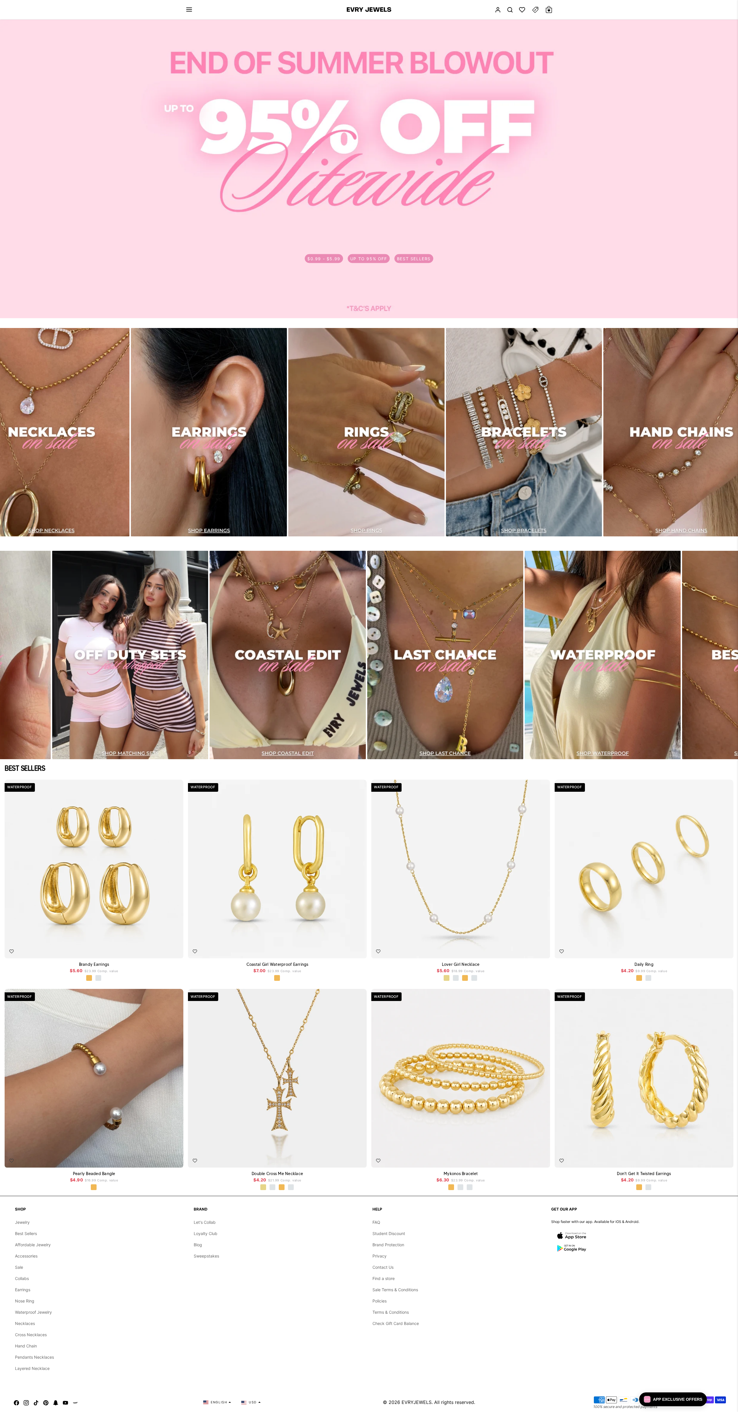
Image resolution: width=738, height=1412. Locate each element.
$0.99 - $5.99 (323, 258)
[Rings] (366, 432)
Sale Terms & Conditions (395, 1289)
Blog (198, 1244)
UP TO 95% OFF (368, 258)
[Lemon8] (75, 1402)
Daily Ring (644, 964)
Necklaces (25, 1323)
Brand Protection (388, 1244)
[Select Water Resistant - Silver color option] (456, 978)
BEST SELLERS (414, 258)
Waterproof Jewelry (33, 1312)
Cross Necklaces (31, 1334)
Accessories (26, 1255)
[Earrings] (208, 432)
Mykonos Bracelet (461, 1173)
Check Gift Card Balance (395, 1323)
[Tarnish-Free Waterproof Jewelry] (602, 655)
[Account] (497, 9)
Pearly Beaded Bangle (94, 1173)
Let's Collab (205, 1222)
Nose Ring (24, 1300)
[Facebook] (16, 1402)
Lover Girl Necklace (461, 964)
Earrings (22, 1289)
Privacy (379, 1255)
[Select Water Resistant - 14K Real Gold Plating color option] (447, 978)
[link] (369, 169)
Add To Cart (162, 949)
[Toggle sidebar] (535, 9)
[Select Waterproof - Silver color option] (98, 978)
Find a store (383, 1278)
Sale (19, 1267)
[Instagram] (26, 1402)
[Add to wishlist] (11, 951)
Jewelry (22, 1222)
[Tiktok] (36, 1402)
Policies (379, 1300)
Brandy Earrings (94, 964)
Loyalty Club (205, 1233)
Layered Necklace (32, 1368)
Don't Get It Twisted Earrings (644, 1173)
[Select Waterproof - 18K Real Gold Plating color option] (89, 978)
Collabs (22, 1278)
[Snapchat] (56, 1402)
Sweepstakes (206, 1255)
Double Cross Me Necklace (277, 1173)
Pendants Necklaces (34, 1357)
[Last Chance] (445, 655)
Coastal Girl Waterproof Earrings (277, 964)
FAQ (376, 1222)
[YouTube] (65, 1402)
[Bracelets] (524, 432)
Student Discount (388, 1233)
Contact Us (383, 1267)
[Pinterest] (46, 1402)
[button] (189, 9)
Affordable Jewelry (33, 1244)
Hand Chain (26, 1345)
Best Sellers (26, 1233)
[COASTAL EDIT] (287, 655)
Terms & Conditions (390, 1312)
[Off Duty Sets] (130, 655)
